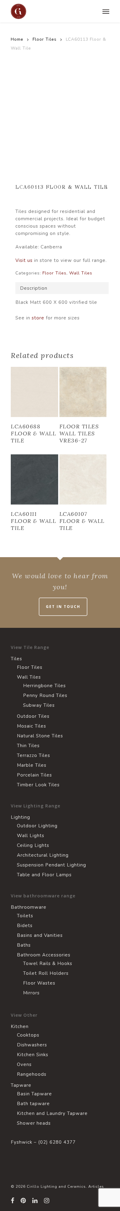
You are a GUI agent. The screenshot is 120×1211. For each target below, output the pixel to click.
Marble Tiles (31, 765)
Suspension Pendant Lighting (51, 865)
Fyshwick (21, 1142)
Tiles (16, 659)
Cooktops (28, 1035)
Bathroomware (28, 907)
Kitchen (20, 1026)
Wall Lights (30, 836)
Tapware (21, 1085)
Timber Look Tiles (38, 785)
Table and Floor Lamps (44, 875)
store (37, 318)
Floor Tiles (45, 39)
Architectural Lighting (43, 855)
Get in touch (63, 606)
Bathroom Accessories (43, 955)
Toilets (25, 916)
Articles (96, 1186)
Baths (24, 945)
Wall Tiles (80, 273)
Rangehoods (31, 1074)
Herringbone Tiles (44, 686)
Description (33, 288)
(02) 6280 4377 (57, 1142)
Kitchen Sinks (32, 1055)
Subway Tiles (39, 705)
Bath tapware (33, 1104)
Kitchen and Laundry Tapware (52, 1113)
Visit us (24, 260)
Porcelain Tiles (34, 775)
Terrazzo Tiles (33, 755)
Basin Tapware (34, 1094)
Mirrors (31, 993)
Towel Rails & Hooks (47, 963)
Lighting (20, 817)
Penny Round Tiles (45, 695)
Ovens (24, 1064)
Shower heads (34, 1123)
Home (17, 39)
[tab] (62, 288)
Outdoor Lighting (37, 826)
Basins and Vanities (40, 935)
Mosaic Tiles (31, 726)
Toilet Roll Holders (46, 973)
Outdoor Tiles (33, 716)
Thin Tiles (28, 746)
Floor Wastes (39, 983)
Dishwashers (32, 1045)
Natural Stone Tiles (40, 736)
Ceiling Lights (33, 845)
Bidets (25, 925)
